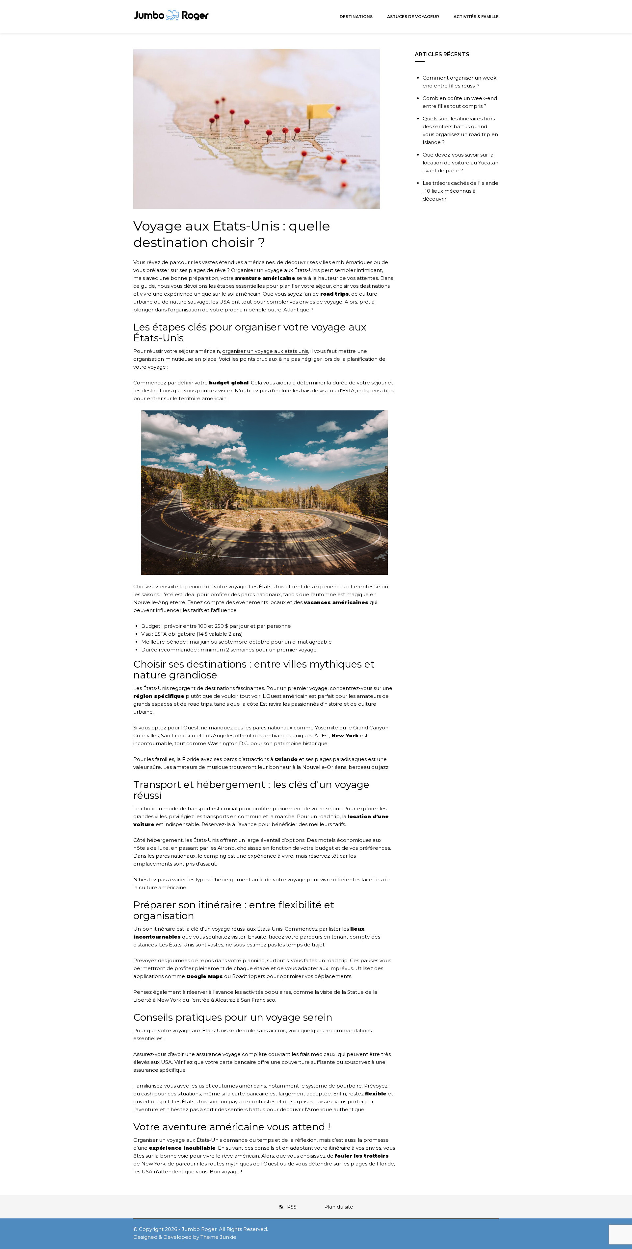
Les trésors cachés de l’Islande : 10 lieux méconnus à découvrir (460, 191)
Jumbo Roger (199, 1229)
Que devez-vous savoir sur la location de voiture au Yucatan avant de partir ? (460, 163)
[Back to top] (625, 1242)
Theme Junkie (218, 1237)
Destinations (356, 16)
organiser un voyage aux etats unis (265, 351)
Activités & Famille (476, 16)
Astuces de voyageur (413, 16)
